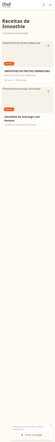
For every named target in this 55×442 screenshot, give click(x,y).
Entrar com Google (33, 435)
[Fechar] (51, 425)
